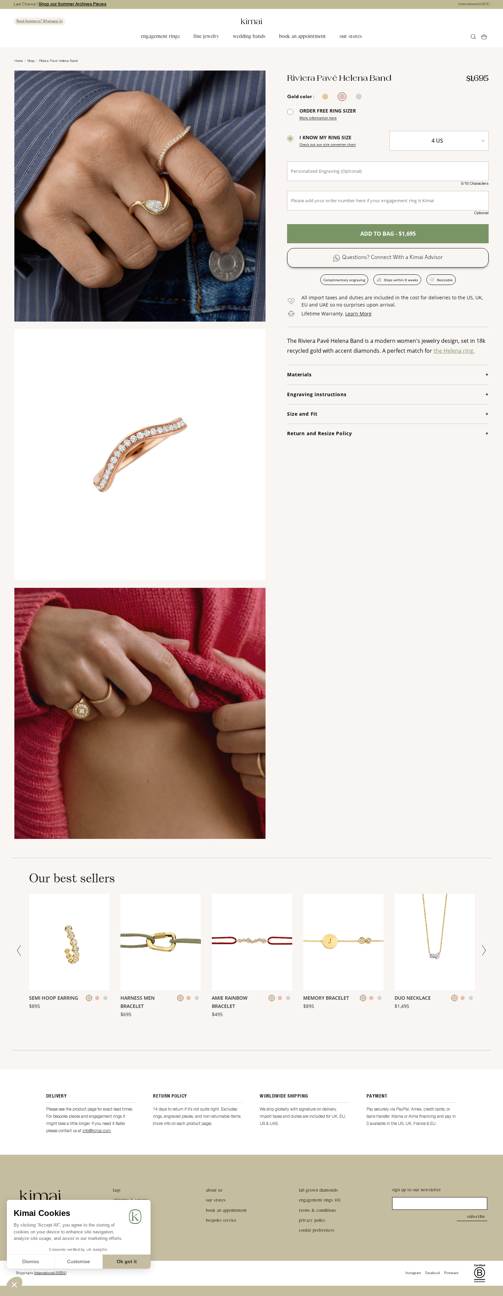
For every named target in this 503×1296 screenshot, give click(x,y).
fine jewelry (206, 36)
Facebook (432, 1273)
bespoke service (221, 1220)
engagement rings (160, 36)
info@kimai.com (96, 1130)
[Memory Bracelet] (343, 942)
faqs (117, 1190)
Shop (31, 61)
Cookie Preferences (317, 1230)
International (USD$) (473, 4)
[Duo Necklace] (435, 942)
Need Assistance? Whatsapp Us (39, 21)
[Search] (473, 36)
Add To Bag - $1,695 (388, 233)
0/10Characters (475, 183)
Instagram (413, 1273)
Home (18, 61)
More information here (318, 117)
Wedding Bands (249, 36)
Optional (481, 213)
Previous (20, 950)
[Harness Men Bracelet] (160, 942)
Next (482, 950)
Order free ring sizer (327, 114)
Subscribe (476, 1216)
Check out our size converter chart (327, 144)
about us (214, 1190)
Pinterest (451, 1273)
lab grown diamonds (318, 1190)
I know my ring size (327, 140)
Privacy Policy (312, 1220)
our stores (351, 36)
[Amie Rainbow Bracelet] (252, 942)
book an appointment (302, 36)
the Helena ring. (454, 350)
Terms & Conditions (317, 1210)
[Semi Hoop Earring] (69, 942)
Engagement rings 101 (320, 1200)
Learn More (358, 313)
